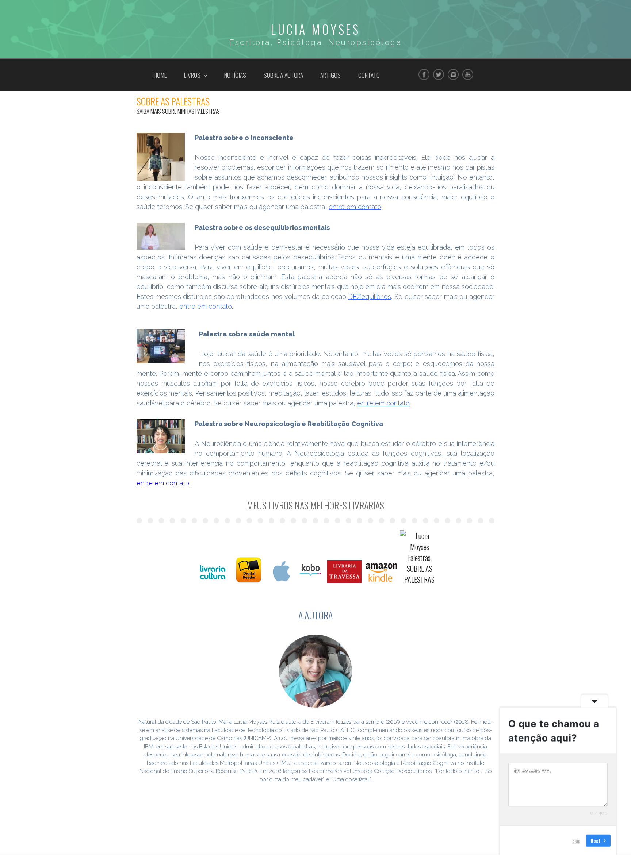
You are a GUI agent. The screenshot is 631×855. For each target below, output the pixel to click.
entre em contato (383, 403)
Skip (576, 840)
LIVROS (192, 75)
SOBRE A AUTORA (283, 75)
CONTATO (369, 75)
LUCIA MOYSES (315, 29)
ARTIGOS (330, 75)
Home (160, 75)
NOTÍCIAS (235, 75)
